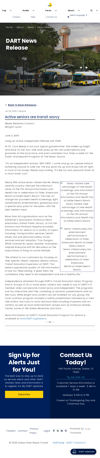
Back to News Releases (22, 105)
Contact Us (51, 17)
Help (33, 17)
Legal (47, 430)
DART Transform (75, 442)
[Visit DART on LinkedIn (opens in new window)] (62, 431)
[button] (78, 17)
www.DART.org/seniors (33, 318)
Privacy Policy (34, 430)
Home (9, 27)
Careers (16, 17)
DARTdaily (59, 442)
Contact (23, 430)
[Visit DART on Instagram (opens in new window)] (66, 431)
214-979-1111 (76, 377)
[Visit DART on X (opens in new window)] (58, 431)
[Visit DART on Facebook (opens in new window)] (54, 431)
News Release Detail (70, 27)
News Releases (46, 27)
